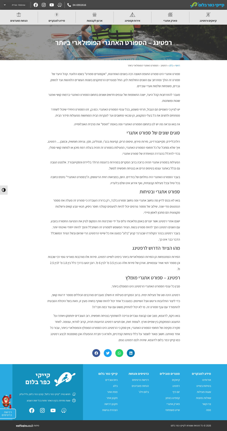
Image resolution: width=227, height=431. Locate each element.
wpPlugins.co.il (24, 425)
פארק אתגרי (170, 21)
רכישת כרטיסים (7, 413)
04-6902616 (79, 5)
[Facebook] (36, 5)
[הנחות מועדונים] (19, 15)
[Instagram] (43, 5)
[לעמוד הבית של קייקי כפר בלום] (207, 5)
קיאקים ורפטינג (208, 21)
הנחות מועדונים (18, 21)
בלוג (171, 65)
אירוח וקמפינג (132, 21)
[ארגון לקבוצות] (95, 15)
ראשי (177, 65)
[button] (131, 353)
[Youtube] (51, 5)
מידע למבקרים (57, 21)
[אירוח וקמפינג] (132, 15)
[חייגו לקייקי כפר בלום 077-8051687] (69, 5)
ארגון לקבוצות (95, 21)
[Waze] (59, 5)
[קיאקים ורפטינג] (208, 15)
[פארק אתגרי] (170, 15)
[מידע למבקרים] (57, 15)
